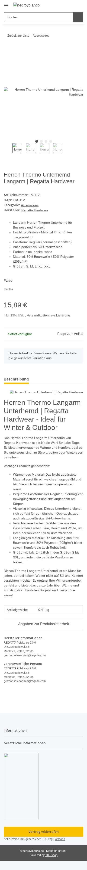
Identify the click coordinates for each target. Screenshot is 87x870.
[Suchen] (78, 17)
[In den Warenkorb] (7, 49)
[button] (65, 5)
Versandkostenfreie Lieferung (48, 315)
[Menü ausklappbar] (6, 4)
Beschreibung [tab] (16, 379)
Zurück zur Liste (18, 35)
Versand (60, 839)
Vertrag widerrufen (44, 831)
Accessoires (30, 205)
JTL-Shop (51, 855)
